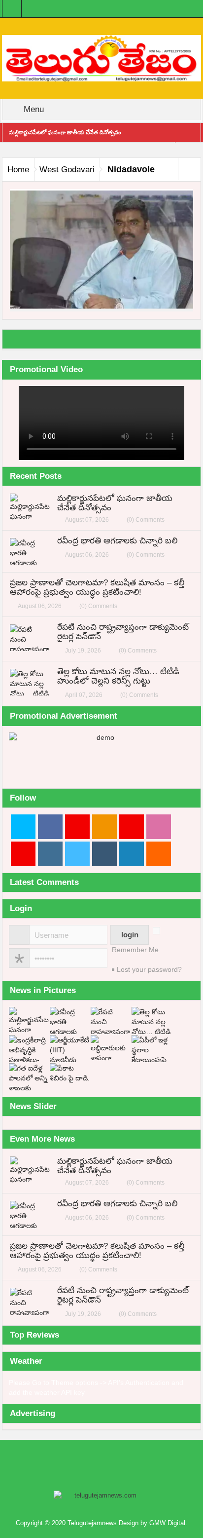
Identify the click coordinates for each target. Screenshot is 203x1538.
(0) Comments (146, 519)
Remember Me (135, 950)
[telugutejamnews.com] (101, 58)
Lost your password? (149, 969)
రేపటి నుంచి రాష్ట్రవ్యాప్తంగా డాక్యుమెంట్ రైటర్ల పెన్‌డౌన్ (123, 631)
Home (18, 169)
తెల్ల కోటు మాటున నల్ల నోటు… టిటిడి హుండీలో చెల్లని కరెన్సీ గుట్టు (118, 676)
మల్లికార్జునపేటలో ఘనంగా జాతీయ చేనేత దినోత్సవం (65, 132)
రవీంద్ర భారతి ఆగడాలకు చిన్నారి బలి (117, 540)
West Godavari (67, 169)
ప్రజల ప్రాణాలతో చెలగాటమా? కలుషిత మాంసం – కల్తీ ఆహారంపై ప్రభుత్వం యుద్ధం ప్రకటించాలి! (97, 587)
